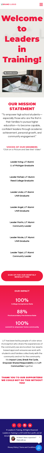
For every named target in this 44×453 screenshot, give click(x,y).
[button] (41, 5)
